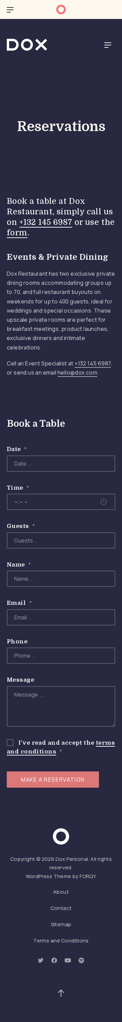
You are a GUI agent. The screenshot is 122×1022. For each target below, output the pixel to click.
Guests (21, 526)
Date (17, 449)
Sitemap (61, 924)
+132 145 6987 (45, 222)
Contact (61, 908)
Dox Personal (72, 859)
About (61, 891)
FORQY (88, 876)
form (17, 232)
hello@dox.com (77, 372)
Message (20, 680)
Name (19, 564)
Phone (17, 641)
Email (19, 603)
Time (18, 488)
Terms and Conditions (61, 940)
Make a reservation (53, 779)
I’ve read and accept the (61, 747)
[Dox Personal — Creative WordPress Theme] (27, 45)
